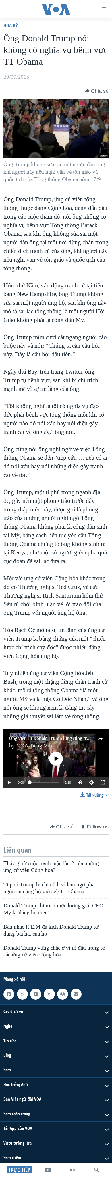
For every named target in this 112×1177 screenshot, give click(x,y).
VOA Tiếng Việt (34, 745)
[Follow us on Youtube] (35, 994)
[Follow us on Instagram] (49, 994)
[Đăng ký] (76, 994)
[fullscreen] (103, 782)
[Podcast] (62, 994)
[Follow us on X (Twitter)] (22, 994)
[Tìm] (96, 1170)
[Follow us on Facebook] (8, 994)
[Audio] (72, 1170)
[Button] (97, 91)
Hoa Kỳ (10, 25)
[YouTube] (48, 1170)
